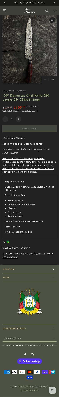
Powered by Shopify (29, 390)
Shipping (16, 111)
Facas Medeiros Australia (14, 91)
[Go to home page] (29, 10)
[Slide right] (54, 3)
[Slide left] (5, 3)
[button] (47, 10)
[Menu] (4, 10)
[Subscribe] (55, 338)
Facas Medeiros (24, 386)
